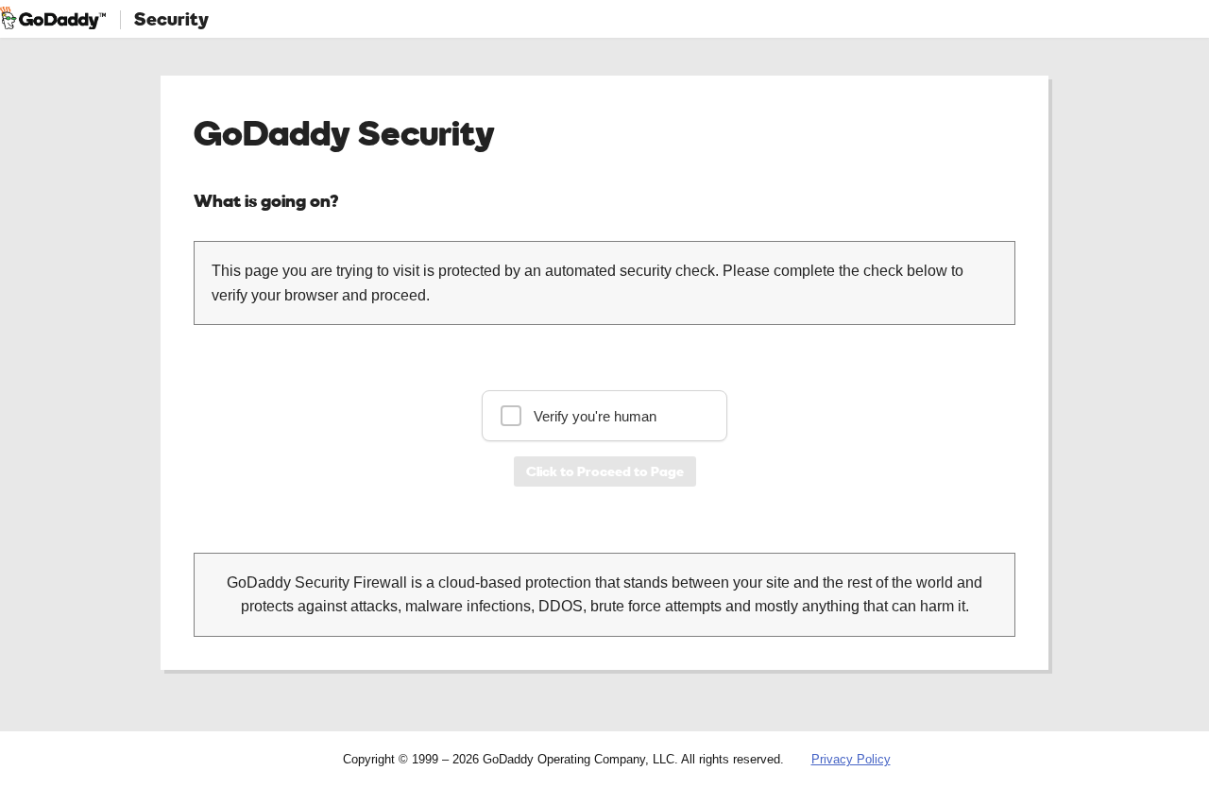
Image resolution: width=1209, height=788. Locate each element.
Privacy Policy (851, 759)
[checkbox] (604, 415)
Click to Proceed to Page (605, 471)
